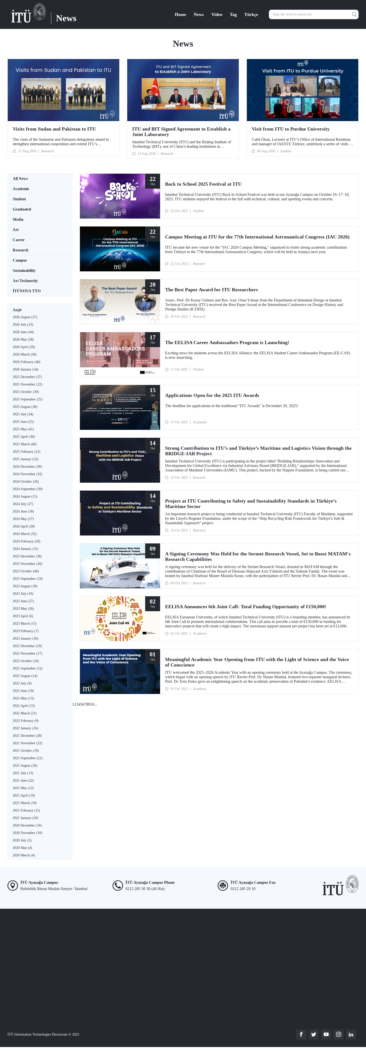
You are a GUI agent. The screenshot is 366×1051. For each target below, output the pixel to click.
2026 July (23, 324)
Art (16, 229)
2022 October (26, 661)
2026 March (25, 354)
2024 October (26, 481)
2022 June (23, 691)
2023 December (27, 556)
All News (20, 178)
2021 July (23, 773)
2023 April (23, 616)
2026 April (24, 347)
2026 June (23, 332)
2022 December (27, 646)
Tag (233, 14)
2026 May (23, 339)
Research (20, 250)
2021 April (24, 795)
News (199, 14)
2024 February (26, 541)
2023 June (23, 601)
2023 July (23, 594)
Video (216, 14)
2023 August (25, 586)
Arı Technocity (25, 281)
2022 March (25, 713)
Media (18, 219)
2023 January (25, 638)
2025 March (25, 444)
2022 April (24, 706)
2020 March (24, 855)
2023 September (28, 579)
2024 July (23, 504)
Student (19, 199)
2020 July (22, 840)
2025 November (27, 384)
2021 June (23, 780)
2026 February (26, 362)
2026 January (25, 369)
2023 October (26, 571)
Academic (21, 189)
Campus (20, 260)
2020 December (27, 825)
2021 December (27, 736)
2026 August (25, 317)
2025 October (26, 392)
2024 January (25, 549)
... (95, 704)
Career (19, 240)
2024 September (28, 489)
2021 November (27, 743)
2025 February (26, 451)
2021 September (28, 758)
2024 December (27, 466)
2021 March (25, 803)
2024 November (27, 474)
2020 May (22, 848)
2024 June (23, 511)
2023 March (25, 623)
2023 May (23, 608)
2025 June (23, 422)
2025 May (23, 429)
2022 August (25, 676)
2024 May (23, 519)
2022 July (22, 683)
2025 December (27, 377)
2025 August (25, 407)
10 (92, 704)
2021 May (23, 788)
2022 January (25, 728)
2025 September (28, 399)
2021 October (26, 750)
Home (180, 14)
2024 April (24, 526)
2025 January (25, 459)
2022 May (23, 698)
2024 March (25, 534)
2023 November (27, 564)
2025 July (23, 414)
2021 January (25, 818)
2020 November (27, 833)
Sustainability (24, 270)
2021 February (26, 810)
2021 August (25, 765)
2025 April (24, 437)
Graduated (22, 209)
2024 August (25, 496)
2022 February (26, 721)
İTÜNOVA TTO (27, 291)
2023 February (26, 631)
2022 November (27, 653)
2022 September (28, 668)
